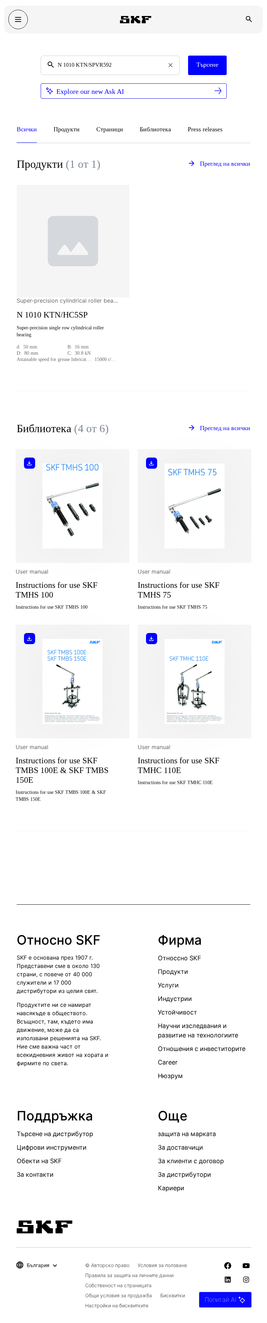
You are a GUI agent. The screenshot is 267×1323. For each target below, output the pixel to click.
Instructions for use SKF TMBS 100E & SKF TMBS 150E (62, 770)
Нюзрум (170, 1075)
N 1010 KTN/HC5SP (52, 314)
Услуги (168, 985)
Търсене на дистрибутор (55, 1133)
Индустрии (175, 998)
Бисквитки (172, 1295)
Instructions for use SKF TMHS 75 (178, 590)
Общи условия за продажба (118, 1295)
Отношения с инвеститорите (201, 1048)
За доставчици (180, 1147)
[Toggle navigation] (18, 19)
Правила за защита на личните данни (129, 1275)
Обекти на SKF (39, 1161)
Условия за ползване (162, 1265)
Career (168, 1062)
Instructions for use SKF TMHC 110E (178, 765)
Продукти (173, 971)
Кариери (171, 1188)
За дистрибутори (184, 1174)
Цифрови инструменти (52, 1147)
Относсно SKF (179, 958)
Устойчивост (177, 1012)
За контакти (35, 1174)
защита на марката (187, 1133)
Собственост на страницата (118, 1285)
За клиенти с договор (191, 1161)
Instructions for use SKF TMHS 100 (56, 590)
